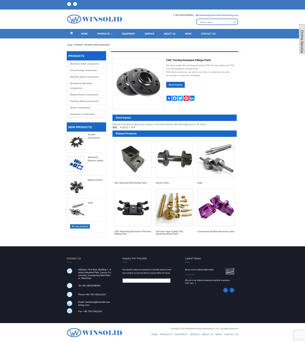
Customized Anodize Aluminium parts (215, 231)
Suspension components (82, 114)
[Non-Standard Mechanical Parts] (133, 159)
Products (103, 33)
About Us (169, 33)
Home (84, 33)
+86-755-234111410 (95, 294)
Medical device (95, 180)
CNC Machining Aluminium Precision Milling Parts (133, 232)
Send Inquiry (175, 84)
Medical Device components (84, 94)
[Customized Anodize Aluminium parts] (216, 207)
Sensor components (80, 107)
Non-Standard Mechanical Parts (131, 182)
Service (149, 33)
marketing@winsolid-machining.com (218, 15)
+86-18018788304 (184, 15)
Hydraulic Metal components (84, 76)
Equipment (128, 33)
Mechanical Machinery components (81, 85)
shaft (90, 202)
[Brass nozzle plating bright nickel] (230, 271)
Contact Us (208, 33)
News (188, 33)
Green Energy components (83, 70)
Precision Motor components (84, 101)
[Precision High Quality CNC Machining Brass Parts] (174, 207)
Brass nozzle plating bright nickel (199, 270)
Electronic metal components (97, 45)
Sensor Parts (162, 182)
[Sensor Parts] (174, 159)
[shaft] (216, 159)
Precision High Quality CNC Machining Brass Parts (169, 232)
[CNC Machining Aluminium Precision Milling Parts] (133, 207)
